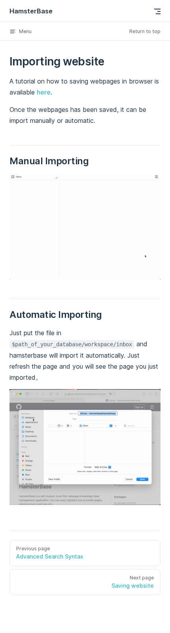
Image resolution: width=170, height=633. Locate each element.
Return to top (145, 31)
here (44, 92)
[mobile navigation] (157, 11)
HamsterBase (31, 11)
